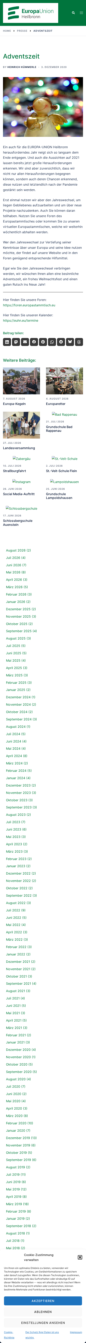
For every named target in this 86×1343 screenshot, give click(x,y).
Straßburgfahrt (14, 471)
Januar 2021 (15, 1042)
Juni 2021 (13, 1006)
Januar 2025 (15, 690)
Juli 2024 (13, 734)
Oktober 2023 (16, 800)
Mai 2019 (13, 1189)
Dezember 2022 (18, 873)
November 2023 (18, 793)
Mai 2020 (13, 1101)
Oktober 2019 (16, 1153)
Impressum (76, 1332)
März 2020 (14, 1116)
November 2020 (18, 1057)
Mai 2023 (13, 837)
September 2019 (18, 1160)
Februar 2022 (16, 947)
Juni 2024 (13, 741)
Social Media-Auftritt (19, 494)
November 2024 (18, 704)
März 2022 (14, 939)
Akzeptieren (43, 1301)
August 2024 (16, 727)
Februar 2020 (16, 1123)
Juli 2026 (13, 558)
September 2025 (19, 631)
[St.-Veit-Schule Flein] (64, 458)
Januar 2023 (15, 866)
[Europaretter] (64, 380)
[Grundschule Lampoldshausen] (64, 482)
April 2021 (13, 1020)
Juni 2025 (13, 653)
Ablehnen (43, 1312)
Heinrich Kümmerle (21, 67)
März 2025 (14, 675)
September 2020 (19, 1072)
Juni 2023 (13, 829)
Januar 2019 (15, 1219)
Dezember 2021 (18, 962)
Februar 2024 (16, 771)
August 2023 (16, 815)
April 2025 (14, 668)
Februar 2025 (16, 683)
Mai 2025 (13, 660)
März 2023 (14, 851)
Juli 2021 (13, 998)
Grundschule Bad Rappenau (59, 429)
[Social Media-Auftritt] (21, 482)
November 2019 (18, 1145)
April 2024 (14, 756)
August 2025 (16, 638)
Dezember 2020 (18, 1050)
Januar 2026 (15, 602)
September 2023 (19, 807)
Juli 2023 (13, 822)
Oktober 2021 (16, 976)
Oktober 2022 (16, 888)
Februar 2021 (16, 1035)
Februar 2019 (16, 1211)
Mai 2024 (13, 748)
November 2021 (18, 969)
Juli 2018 (13, 1241)
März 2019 (14, 1204)
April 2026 (14, 580)
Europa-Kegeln (14, 404)
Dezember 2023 (18, 785)
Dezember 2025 (18, 609)
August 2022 (16, 903)
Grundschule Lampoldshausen (59, 496)
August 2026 (16, 550)
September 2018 (18, 1226)
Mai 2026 (13, 572)
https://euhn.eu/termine (20, 320)
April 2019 (13, 1197)
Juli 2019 (13, 1174)
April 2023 (14, 844)
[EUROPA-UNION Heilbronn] (30, 13)
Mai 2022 (13, 925)
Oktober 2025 (16, 624)
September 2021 (18, 983)
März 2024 (14, 763)
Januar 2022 (15, 954)
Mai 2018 (13, 1248)
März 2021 (14, 1028)
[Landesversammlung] (21, 425)
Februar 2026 (16, 594)
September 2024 (19, 719)
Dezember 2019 (18, 1138)
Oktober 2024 (16, 712)
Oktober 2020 (16, 1064)
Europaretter (55, 404)
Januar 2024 (15, 778)
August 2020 (16, 1079)
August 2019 (15, 1167)
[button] (80, 1257)
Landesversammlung (19, 448)
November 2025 (18, 616)
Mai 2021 (13, 1013)
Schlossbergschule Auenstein (17, 522)
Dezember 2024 (18, 697)
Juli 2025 (13, 646)
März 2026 (14, 587)
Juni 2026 (13, 565)
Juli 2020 (13, 1086)
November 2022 (18, 881)
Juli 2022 (13, 910)
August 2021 (15, 991)
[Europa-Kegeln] (21, 380)
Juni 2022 (13, 918)
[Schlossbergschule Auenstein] (21, 508)
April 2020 (14, 1108)
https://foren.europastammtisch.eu (29, 305)
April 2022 (14, 932)
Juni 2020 (13, 1094)
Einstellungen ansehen (43, 1323)
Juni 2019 (13, 1182)
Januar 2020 (15, 1130)
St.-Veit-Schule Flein (61, 471)
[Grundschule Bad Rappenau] (64, 414)
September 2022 (19, 895)
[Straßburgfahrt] (21, 458)
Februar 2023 (16, 859)
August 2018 (15, 1233)
